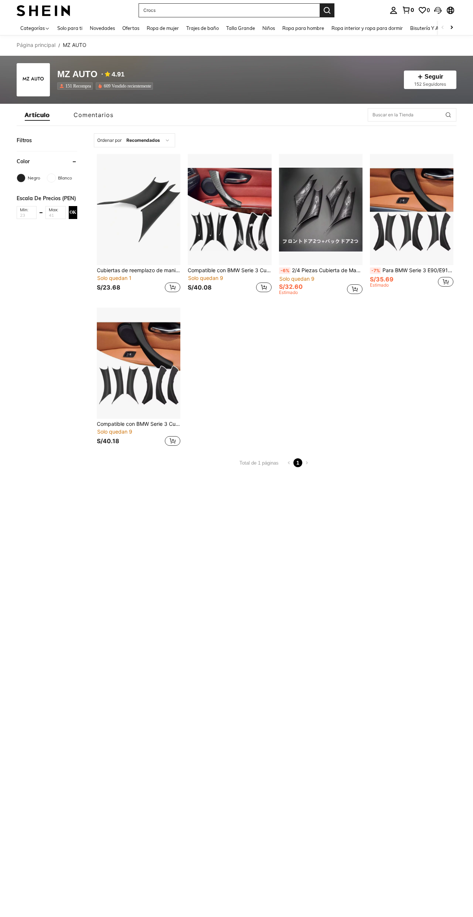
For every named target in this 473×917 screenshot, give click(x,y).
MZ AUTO (77, 74)
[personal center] (393, 10)
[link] (408, 10)
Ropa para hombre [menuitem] (303, 28)
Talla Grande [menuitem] (240, 28)
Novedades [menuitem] (102, 28)
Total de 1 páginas (259, 463)
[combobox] (134, 140)
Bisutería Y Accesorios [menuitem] (434, 28)
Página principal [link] (36, 45)
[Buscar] (327, 10)
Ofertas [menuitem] (130, 28)
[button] (437, 10)
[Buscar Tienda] (448, 115)
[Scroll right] (451, 28)
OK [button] (72, 212)
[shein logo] (43, 10)
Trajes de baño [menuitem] (202, 28)
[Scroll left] (442, 28)
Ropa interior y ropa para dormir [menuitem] (367, 28)
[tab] (37, 115)
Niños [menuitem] (268, 28)
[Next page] (306, 462)
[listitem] (76, 86)
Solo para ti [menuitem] (69, 28)
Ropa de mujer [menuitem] (163, 28)
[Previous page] (289, 462)
